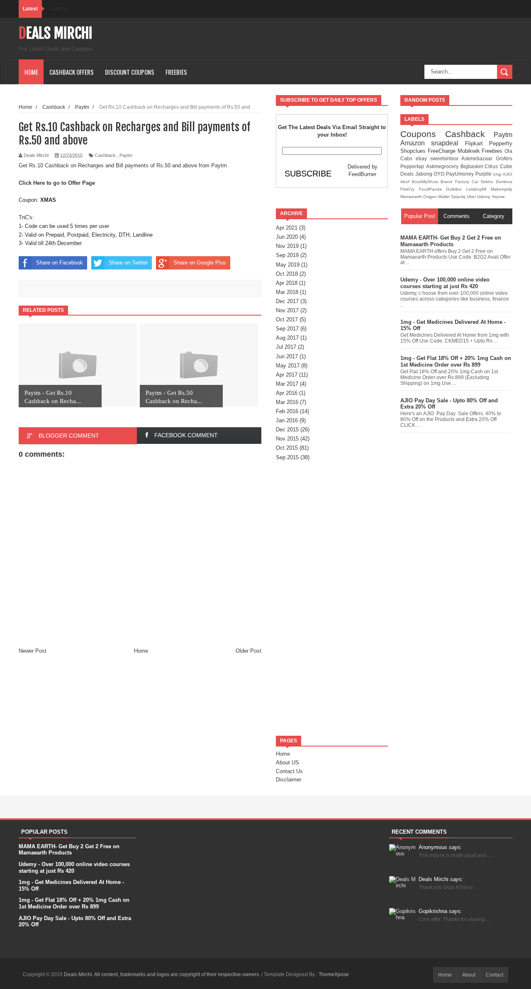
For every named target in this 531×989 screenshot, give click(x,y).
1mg (498, 174)
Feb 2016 (287, 411)
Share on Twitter (128, 262)
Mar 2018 (287, 292)
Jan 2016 (287, 420)
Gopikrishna (440, 911)
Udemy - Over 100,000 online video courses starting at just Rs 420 (445, 283)
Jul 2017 (286, 347)
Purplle (484, 173)
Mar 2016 (287, 402)
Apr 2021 (286, 228)
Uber (472, 196)
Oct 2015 (287, 448)
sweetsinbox (446, 158)
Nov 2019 (287, 246)
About (468, 975)
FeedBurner (362, 174)
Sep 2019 (287, 255)
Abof (406, 181)
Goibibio (456, 189)
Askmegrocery (443, 166)
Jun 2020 (287, 237)
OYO (440, 173)
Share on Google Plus (199, 262)
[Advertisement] (332, 598)
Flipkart (477, 143)
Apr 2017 (286, 375)
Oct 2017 (287, 319)
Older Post (248, 651)
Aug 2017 (287, 338)
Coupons (422, 134)
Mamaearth (411, 196)
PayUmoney (460, 173)
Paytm (125, 155)
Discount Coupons (129, 71)
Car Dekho (484, 181)
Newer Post (32, 651)
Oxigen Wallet (437, 196)
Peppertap (413, 166)
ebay (423, 158)
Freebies (176, 71)
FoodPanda (432, 189)
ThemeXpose (334, 974)
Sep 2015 (287, 457)
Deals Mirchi (56, 33)
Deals (407, 173)
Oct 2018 (287, 274)
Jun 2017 (287, 356)
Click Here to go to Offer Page (57, 183)
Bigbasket (472, 166)
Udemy (484, 196)
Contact (494, 975)
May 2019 (288, 265)
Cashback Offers (71, 71)
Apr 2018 (286, 283)
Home (31, 71)
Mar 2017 (287, 384)
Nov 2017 (287, 310)
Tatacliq (459, 196)
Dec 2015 (287, 429)
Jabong (424, 173)
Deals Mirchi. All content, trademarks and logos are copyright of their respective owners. (162, 974)
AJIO (507, 174)
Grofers (504, 158)
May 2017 (288, 365)
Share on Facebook (59, 262)
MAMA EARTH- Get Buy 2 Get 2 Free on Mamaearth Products (450, 241)
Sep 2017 (287, 329)
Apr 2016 (286, 393)
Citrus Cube (498, 166)
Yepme (498, 196)
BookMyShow (426, 181)
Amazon (415, 143)
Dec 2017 (287, 301)
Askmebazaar (478, 158)
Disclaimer (288, 779)
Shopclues (414, 151)
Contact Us (289, 771)
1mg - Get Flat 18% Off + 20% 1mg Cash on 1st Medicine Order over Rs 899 (455, 361)
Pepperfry (500, 143)
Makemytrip (501, 189)
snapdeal (448, 143)
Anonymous (440, 847)
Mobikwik (470, 151)
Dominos (504, 181)
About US (287, 762)
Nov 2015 (287, 439)
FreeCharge (443, 151)
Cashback (105, 155)
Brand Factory (456, 181)
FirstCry (409, 189)
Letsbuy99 (478, 189)
